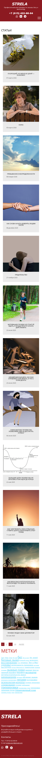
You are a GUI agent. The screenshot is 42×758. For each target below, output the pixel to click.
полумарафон (32, 680)
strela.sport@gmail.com (14, 743)
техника (18, 685)
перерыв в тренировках (9, 680)
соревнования (8, 684)
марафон (21, 672)
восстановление (9, 662)
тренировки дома (24, 688)
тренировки (9, 687)
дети (19, 663)
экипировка (18, 692)
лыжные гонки (16, 669)
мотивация (30, 672)
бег (20, 657)
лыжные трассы (31, 670)
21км (10, 658)
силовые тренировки (32, 682)
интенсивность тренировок (22, 665)
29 (15, 644)
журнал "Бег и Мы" (29, 662)
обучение (19, 677)
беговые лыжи (10, 659)
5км (2, 658)
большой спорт (24, 660)
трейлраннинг (26, 685)
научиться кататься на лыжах (13, 675)
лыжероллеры (29, 667)
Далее (21, 644)
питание (21, 679)
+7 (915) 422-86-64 (21, 13)
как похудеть (6, 667)
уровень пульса (6, 692)
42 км (15, 658)
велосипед (34, 660)
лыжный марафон (8, 672)
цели (13, 692)
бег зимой (34, 658)
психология (8, 682)
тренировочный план (25, 690)
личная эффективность (18, 667)
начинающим (8, 676)
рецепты (20, 682)
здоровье (6, 664)
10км (6, 658)
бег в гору (26, 658)
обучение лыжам (30, 677)
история (36, 665)
